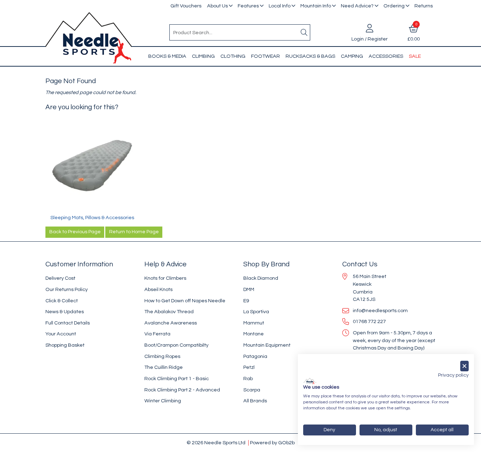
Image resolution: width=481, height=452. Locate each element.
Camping (352, 56)
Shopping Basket (65, 345)
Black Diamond (260, 278)
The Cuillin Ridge (163, 367)
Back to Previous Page (75, 231)
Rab (248, 378)
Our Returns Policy (66, 289)
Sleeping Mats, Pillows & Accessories (92, 217)
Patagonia (255, 356)
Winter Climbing (162, 400)
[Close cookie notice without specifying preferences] (464, 366)
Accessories (386, 56)
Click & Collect (61, 300)
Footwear (265, 56)
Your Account (60, 333)
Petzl (249, 367)
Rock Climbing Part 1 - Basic (176, 378)
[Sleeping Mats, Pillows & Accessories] (92, 167)
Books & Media (167, 56)
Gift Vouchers (185, 5)
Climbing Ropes (162, 356)
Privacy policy (453, 375)
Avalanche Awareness (170, 323)
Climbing (203, 56)
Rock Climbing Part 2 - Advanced (182, 389)
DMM (248, 289)
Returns (423, 5)
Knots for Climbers (165, 278)
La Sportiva (256, 311)
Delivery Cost (60, 278)
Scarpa (251, 389)
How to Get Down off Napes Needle (184, 300)
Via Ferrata (157, 333)
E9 (246, 300)
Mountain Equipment (267, 345)
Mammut (253, 323)
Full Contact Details (67, 323)
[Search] (304, 32)
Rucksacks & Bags (310, 56)
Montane (253, 333)
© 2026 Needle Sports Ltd (216, 442)
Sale (415, 56)
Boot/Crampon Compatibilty (176, 345)
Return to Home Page (134, 231)
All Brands (255, 400)
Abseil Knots (158, 289)
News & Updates (64, 311)
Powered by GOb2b (272, 442)
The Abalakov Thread (169, 311)
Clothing (232, 56)
